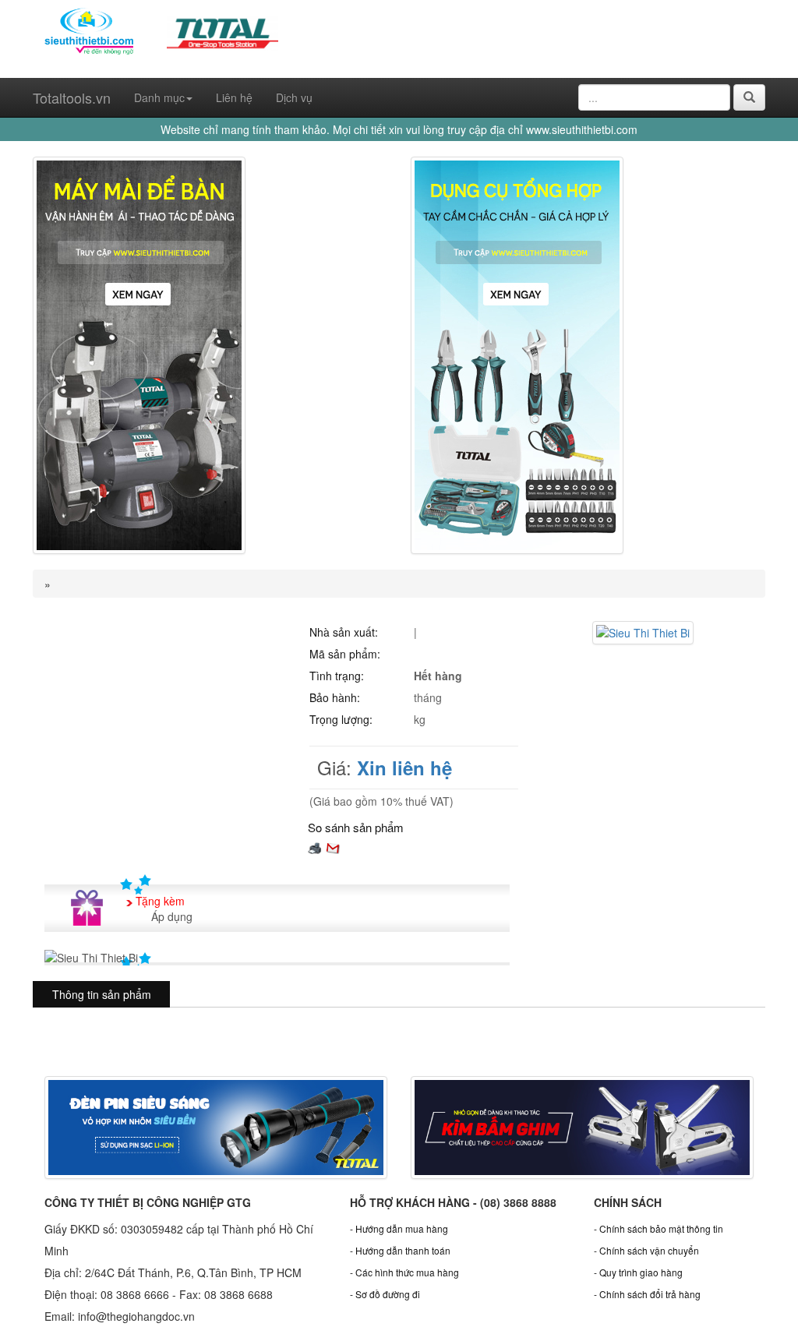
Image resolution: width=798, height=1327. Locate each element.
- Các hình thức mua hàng (404, 1272)
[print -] (315, 846)
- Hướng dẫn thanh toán (400, 1250)
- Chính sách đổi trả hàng (647, 1294)
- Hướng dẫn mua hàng (399, 1228)
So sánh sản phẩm (356, 827)
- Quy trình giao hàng (638, 1272)
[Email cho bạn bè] (333, 846)
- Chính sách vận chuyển (646, 1250)
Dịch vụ (294, 97)
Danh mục (159, 97)
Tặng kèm (160, 901)
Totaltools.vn (72, 97)
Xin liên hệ (404, 767)
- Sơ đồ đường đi (385, 1294)
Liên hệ (234, 97)
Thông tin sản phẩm (101, 994)
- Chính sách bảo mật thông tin (658, 1228)
